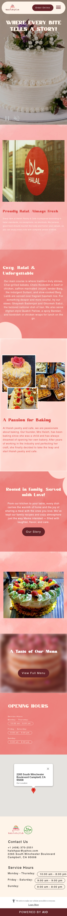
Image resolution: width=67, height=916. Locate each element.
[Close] (48, 768)
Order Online (42, 8)
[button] (7, 118)
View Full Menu (33, 673)
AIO (45, 912)
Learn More (33, 905)
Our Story (33, 531)
